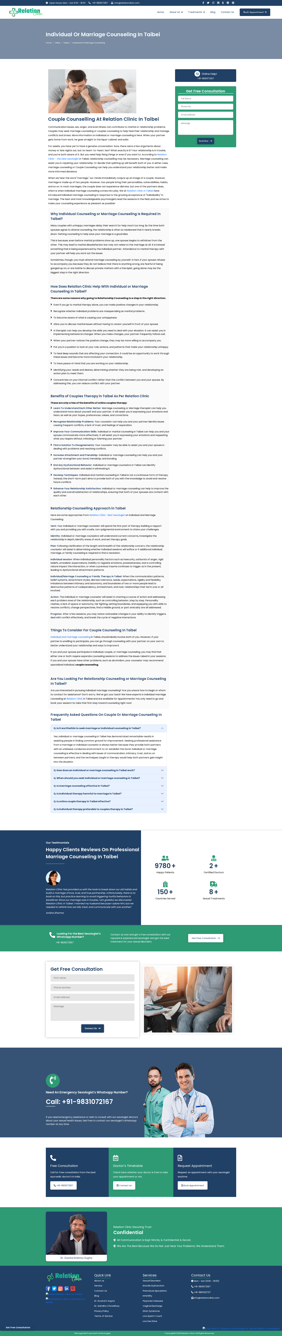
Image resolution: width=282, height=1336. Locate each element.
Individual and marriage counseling (70, 637)
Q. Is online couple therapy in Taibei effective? (82, 801)
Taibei (66, 42)
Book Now (203, 141)
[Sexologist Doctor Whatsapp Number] (241, 1328)
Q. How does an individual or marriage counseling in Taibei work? (94, 770)
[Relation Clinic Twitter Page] (208, 3)
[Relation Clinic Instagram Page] (213, 3)
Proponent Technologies (99, 1333)
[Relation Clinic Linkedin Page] (218, 3)
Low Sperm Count (152, 1316)
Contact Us (227, 12)
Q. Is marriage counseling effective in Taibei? (82, 786)
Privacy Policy (101, 1311)
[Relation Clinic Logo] (25, 12)
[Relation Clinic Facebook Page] (203, 3)
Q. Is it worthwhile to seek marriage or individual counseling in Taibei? (97, 728)
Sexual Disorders (152, 1280)
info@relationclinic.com (127, 2)
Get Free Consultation (204, 938)
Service (98, 1285)
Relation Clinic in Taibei (140, 190)
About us (99, 1280)
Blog (212, 12)
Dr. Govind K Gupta (104, 1300)
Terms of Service (103, 1316)
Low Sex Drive (150, 1321)
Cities (57, 42)
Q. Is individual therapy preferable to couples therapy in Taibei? (93, 809)
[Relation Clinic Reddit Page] (228, 3)
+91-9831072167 (100, 2)
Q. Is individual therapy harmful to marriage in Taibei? (87, 793)
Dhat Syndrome (151, 1311)
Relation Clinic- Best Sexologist (107, 515)
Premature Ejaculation (155, 1290)
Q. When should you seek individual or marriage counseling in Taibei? (97, 778)
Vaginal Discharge (152, 1305)
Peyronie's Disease (153, 1300)
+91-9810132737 (202, 1292)
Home (160, 12)
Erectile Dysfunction (153, 1285)
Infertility (147, 1295)
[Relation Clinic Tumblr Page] (223, 3)
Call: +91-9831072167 (79, 1101)
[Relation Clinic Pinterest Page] (233, 3)
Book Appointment (254, 12)
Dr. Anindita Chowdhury (106, 1305)
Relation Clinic (75, 698)
